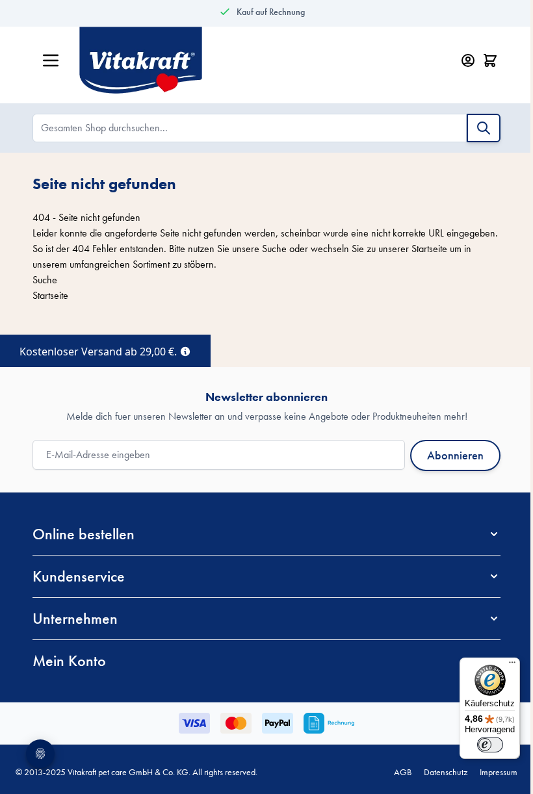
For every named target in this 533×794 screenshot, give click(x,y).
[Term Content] (185, 350)
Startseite (429, 248)
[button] (266, 534)
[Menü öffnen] (50, 60)
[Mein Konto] (468, 60)
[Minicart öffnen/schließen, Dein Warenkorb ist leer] (490, 60)
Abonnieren (455, 455)
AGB (402, 772)
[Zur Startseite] (252, 60)
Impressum (498, 772)
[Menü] (512, 665)
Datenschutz (445, 772)
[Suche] (483, 128)
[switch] (490, 744)
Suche (274, 248)
